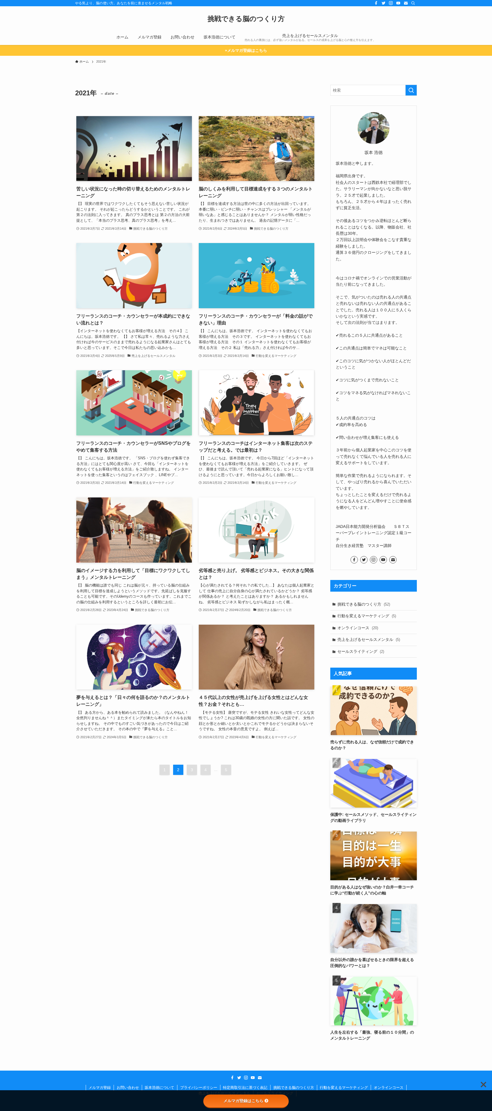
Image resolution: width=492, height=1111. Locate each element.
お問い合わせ (128, 1087)
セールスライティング (360, 651)
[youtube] (398, 3)
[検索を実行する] (411, 90)
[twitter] (383, 3)
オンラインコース (357, 628)
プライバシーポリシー (198, 1087)
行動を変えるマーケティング (366, 616)
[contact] (405, 3)
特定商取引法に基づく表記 (245, 1087)
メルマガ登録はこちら (243, 1100)
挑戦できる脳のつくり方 (246, 18)
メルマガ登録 (100, 1087)
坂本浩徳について (159, 1087)
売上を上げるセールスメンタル (368, 639)
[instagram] (391, 3)
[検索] (413, 3)
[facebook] (376, 3)
